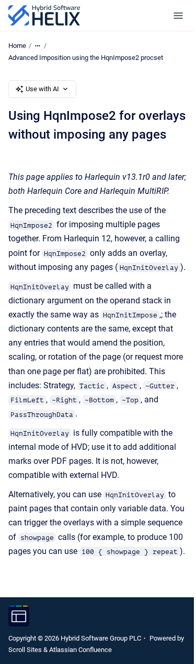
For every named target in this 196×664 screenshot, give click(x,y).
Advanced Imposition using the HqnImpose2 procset (85, 58)
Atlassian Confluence (80, 650)
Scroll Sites (25, 650)
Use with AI (42, 89)
